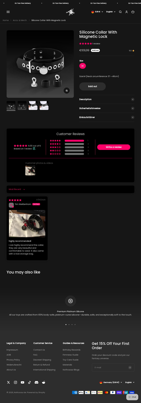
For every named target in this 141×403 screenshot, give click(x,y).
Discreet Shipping (42, 359)
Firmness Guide (70, 354)
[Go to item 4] (44, 106)
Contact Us (39, 349)
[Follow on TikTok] (29, 382)
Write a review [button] (114, 147)
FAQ (35, 354)
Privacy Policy (13, 359)
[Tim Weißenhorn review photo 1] (27, 223)
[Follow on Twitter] (8, 382)
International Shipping (44, 369)
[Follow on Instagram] (15, 382)
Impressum (12, 349)
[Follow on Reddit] (43, 382)
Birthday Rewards (71, 349)
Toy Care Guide (70, 359)
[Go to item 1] (11, 106)
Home (6, 20)
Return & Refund (41, 364)
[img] (15, 200)
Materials (67, 364)
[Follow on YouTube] (22, 382)
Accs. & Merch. (20, 20)
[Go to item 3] (33, 106)
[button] (85, 43)
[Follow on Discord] (36, 382)
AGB (9, 354)
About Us (11, 369)
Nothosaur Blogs (71, 369)
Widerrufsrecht (14, 364)
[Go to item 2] (22, 106)
